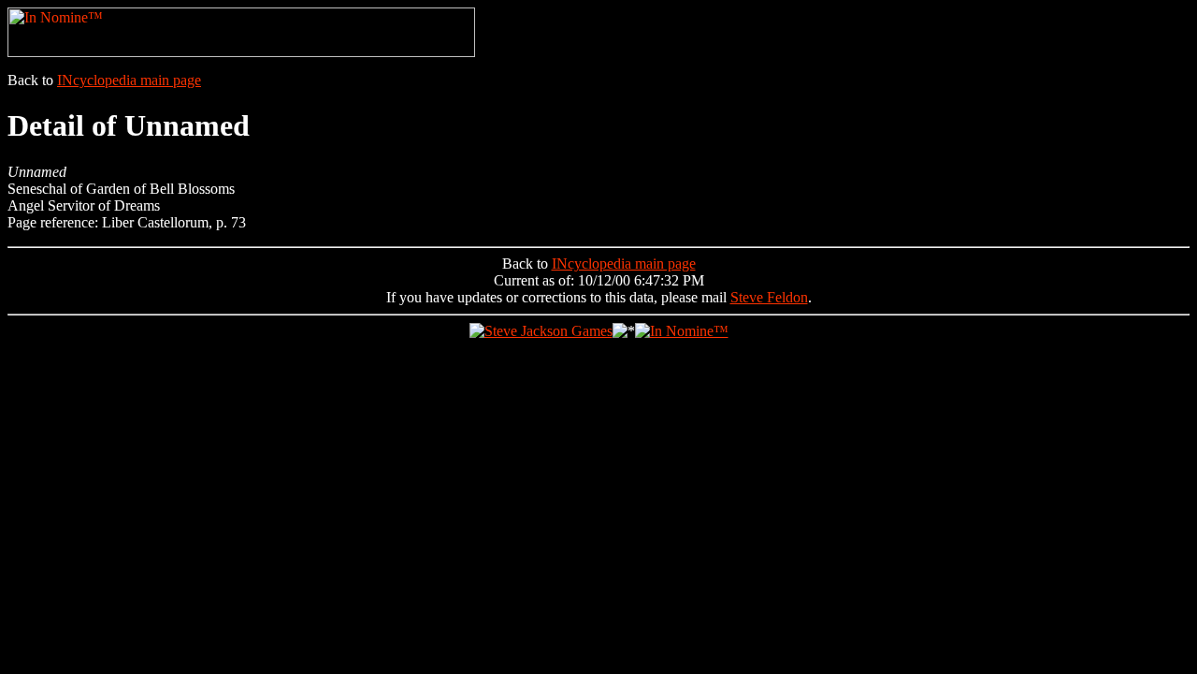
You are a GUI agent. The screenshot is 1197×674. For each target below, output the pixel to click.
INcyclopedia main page (129, 80)
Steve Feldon (769, 297)
